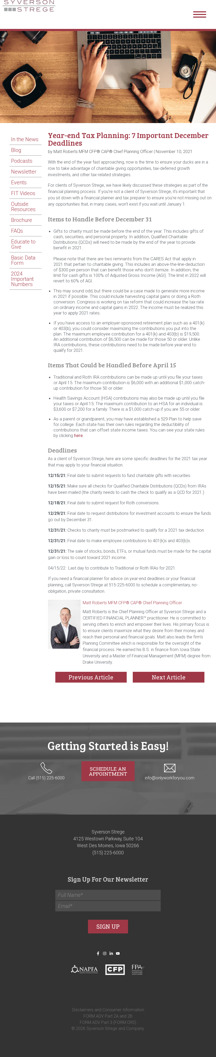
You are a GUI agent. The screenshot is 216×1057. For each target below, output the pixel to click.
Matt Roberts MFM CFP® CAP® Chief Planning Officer (132, 602)
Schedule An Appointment (108, 771)
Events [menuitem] (19, 182)
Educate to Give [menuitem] (23, 244)
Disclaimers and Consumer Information (108, 1009)
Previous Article (90, 677)
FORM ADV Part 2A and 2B (108, 1015)
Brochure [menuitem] (21, 220)
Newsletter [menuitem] (23, 172)
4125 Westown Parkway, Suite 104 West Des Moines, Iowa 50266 (108, 842)
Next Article (168, 677)
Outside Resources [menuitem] (23, 206)
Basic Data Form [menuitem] (23, 260)
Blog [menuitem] (16, 150)
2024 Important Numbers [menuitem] (22, 279)
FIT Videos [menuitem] (23, 193)
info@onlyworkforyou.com (169, 777)
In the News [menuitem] (24, 139)
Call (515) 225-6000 (46, 777)
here (78, 435)
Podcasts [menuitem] (21, 161)
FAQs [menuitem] (17, 231)
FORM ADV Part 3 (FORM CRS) (108, 1022)
